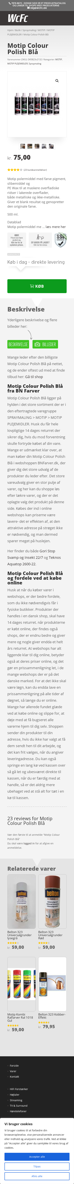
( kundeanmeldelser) (35, 169)
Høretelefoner (18, 1111)
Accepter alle (37, 1156)
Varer (13, 1071)
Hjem (10, 30)
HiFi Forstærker (19, 1089)
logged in (29, 843)
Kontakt (14, 1076)
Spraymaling (29, 30)
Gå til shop (34, 376)
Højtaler (14, 1094)
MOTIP (41, 30)
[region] (37, 1151)
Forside (14, 1065)
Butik (18, 30)
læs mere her (56, 227)
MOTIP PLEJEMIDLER (17, 63)
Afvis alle (37, 1176)
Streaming (16, 1100)
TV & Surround (18, 1105)
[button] (57, 81)
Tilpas (37, 1166)
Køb (39, 286)
